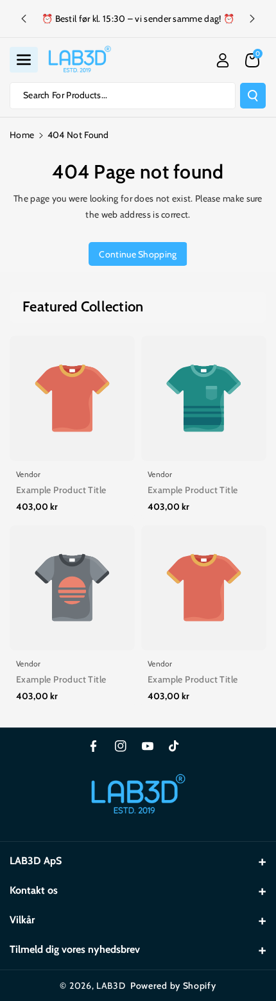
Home (22, 135)
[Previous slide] (24, 18)
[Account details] (223, 60)
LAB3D (111, 985)
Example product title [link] (61, 490)
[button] (24, 60)
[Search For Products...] (253, 96)
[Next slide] (252, 18)
